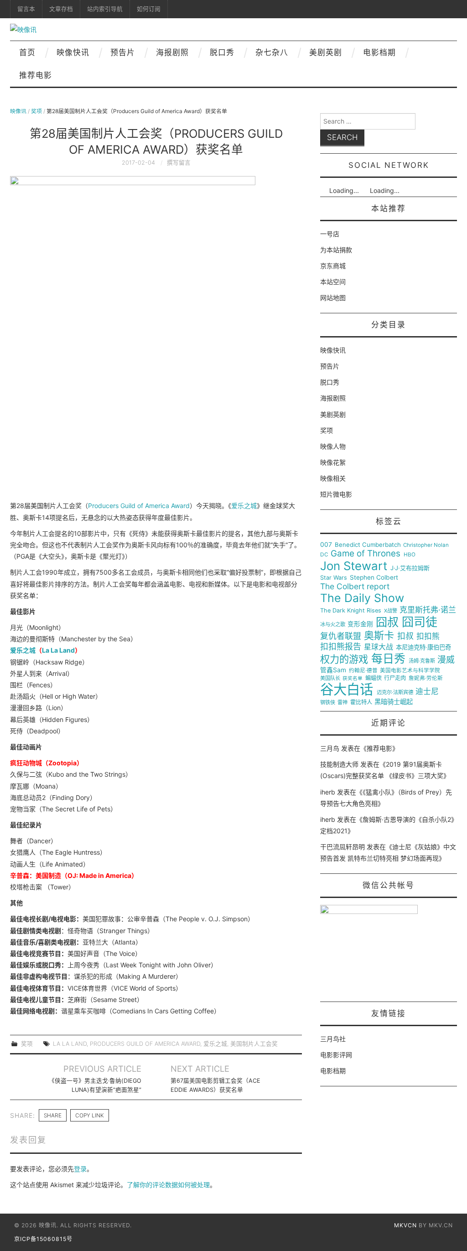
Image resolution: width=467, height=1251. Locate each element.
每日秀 (388, 658)
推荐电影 (35, 75)
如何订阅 (149, 8)
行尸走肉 (395, 678)
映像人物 (333, 446)
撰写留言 (179, 162)
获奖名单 (352, 678)
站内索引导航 (105, 8)
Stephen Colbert (374, 577)
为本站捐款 (336, 250)
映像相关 (333, 478)
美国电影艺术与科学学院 (410, 671)
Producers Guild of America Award (139, 505)
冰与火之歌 (332, 625)
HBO (409, 555)
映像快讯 (73, 52)
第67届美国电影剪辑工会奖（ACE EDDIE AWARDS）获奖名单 (215, 1085)
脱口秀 (222, 52)
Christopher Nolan (426, 545)
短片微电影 (336, 494)
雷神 (342, 703)
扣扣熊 (428, 636)
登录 (80, 1169)
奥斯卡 (379, 635)
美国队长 (330, 678)
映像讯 (18, 111)
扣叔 (405, 636)
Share (53, 1115)
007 (326, 544)
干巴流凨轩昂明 (342, 847)
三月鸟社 (333, 1039)
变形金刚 (360, 624)
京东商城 (333, 266)
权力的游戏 (344, 659)
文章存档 (61, 8)
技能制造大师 (339, 764)
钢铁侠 (327, 703)
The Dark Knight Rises (350, 610)
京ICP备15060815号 (43, 1238)
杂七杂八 (271, 52)
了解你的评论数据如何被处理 (168, 1185)
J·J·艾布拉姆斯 (410, 568)
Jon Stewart (353, 566)
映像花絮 (333, 462)
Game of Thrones (365, 554)
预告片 (122, 52)
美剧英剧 (325, 52)
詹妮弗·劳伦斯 (426, 678)
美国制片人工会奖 (254, 1043)
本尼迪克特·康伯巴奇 (423, 647)
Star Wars (333, 578)
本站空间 (333, 281)
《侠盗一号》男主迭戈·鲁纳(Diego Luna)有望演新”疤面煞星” (95, 1085)
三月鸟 (329, 748)
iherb (327, 792)
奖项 (36, 111)
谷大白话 (346, 689)
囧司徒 (419, 622)
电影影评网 (336, 1055)
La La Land (58, 650)
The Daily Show (362, 598)
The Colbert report (354, 586)
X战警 (390, 611)
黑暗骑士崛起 (393, 702)
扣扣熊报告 (340, 646)
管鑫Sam (333, 670)
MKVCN (405, 1225)
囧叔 (387, 622)
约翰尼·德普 (363, 671)
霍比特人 (361, 702)
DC (324, 555)
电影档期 (379, 52)
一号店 (329, 234)
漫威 (446, 660)
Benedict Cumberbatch (368, 544)
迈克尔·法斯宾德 (395, 693)
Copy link (89, 1115)
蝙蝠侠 (373, 678)
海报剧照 (172, 52)
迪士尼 (427, 691)
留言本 (26, 8)
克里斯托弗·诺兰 (428, 610)
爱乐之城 (244, 505)
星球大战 (378, 647)
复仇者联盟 (340, 636)
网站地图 (333, 297)
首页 (27, 52)
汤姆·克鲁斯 (422, 661)
